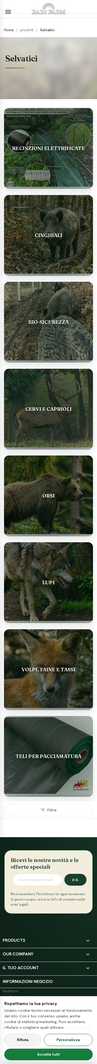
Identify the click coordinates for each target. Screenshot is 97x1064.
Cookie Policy (79, 1027)
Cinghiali (49, 235)
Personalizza (68, 1039)
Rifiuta (23, 1039)
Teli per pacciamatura (48, 756)
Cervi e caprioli (48, 409)
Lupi (48, 582)
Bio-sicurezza (48, 322)
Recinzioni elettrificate (48, 148)
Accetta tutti (48, 1054)
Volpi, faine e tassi (48, 669)
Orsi (48, 496)
